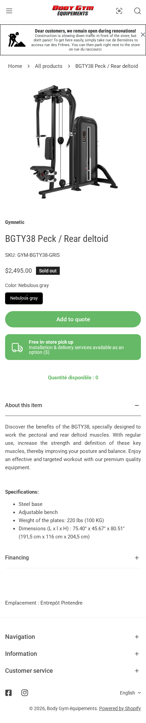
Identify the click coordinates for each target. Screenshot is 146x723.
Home (15, 66)
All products (48, 66)
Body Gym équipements (72, 708)
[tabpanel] (73, 471)
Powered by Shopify (120, 708)
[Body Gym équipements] (73, 11)
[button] (73, 636)
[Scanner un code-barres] (119, 11)
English (127, 693)
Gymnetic (14, 222)
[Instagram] (25, 693)
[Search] (137, 10)
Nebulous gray (24, 298)
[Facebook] (8, 693)
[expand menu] (9, 10)
